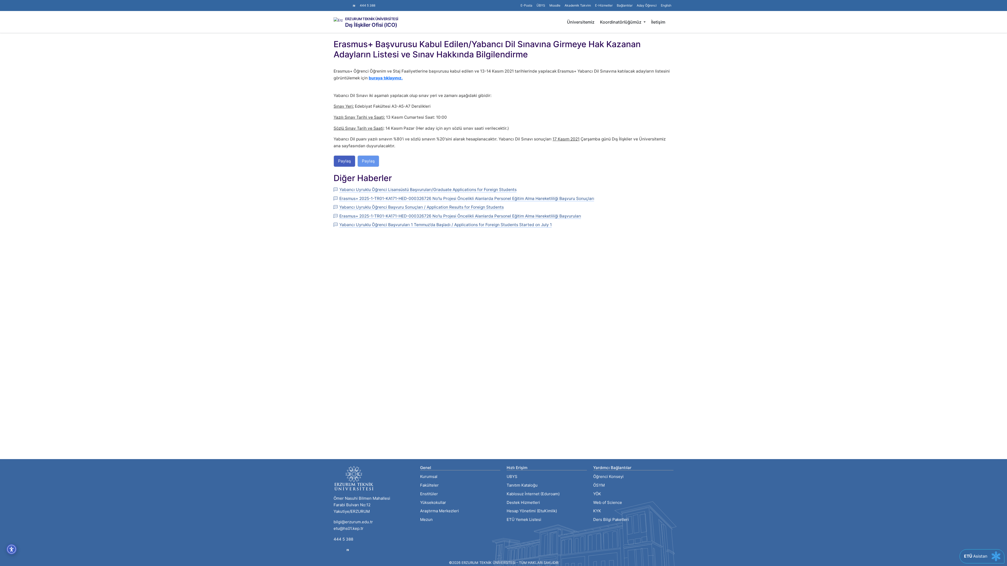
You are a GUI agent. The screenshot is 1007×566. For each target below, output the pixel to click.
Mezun (426, 519)
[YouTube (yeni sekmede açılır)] (348, 3)
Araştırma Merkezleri (439, 510)
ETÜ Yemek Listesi (524, 519)
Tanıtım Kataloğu (522, 485)
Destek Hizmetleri (523, 502)
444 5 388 (367, 5)
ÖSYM (599, 485)
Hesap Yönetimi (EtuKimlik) (532, 510)
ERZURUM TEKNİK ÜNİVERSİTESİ (371, 19)
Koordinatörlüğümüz (621, 22)
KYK (597, 510)
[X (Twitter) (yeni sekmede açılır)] (340, 3)
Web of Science (607, 502)
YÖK (597, 493)
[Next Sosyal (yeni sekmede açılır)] (354, 5)
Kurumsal (428, 476)
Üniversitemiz (580, 22)
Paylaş (344, 161)
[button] (625, 5)
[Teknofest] (347, 549)
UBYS (512, 476)
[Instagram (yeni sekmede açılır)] (336, 3)
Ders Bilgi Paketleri (611, 519)
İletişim (658, 22)
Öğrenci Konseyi (608, 476)
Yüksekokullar (433, 502)
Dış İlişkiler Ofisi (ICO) (371, 25)
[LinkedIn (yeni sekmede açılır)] (344, 3)
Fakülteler (429, 485)
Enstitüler (429, 493)
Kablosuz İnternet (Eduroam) (533, 493)
